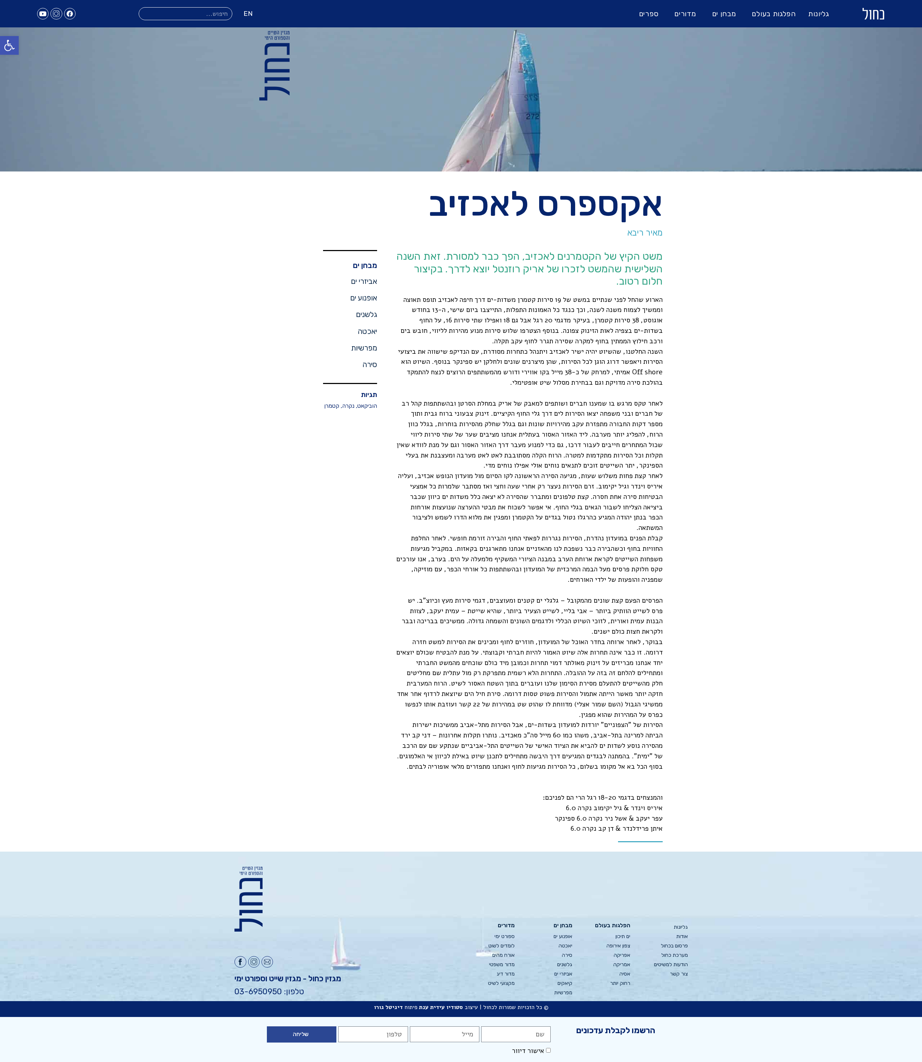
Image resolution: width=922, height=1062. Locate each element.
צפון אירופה (618, 946)
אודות (682, 936)
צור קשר (679, 974)
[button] (9, 45)
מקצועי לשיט (501, 983)
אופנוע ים (363, 298)
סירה (369, 364)
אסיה (624, 974)
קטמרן (331, 405)
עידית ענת (432, 1007)
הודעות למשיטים (671, 964)
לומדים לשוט (501, 946)
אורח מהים (503, 955)
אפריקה (622, 955)
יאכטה (367, 331)
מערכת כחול (674, 955)
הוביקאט (367, 405)
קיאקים (565, 983)
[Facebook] (70, 13)
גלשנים (366, 314)
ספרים (649, 13)
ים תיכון (623, 936)
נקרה (348, 405)
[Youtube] (43, 13)
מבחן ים (724, 13)
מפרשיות (364, 348)
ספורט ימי (504, 936)
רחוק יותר (620, 983)
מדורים (685, 13)
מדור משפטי (502, 964)
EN (248, 13)
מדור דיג (506, 974)
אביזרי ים (364, 281)
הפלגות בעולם (774, 13)
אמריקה (621, 964)
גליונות (818, 13)
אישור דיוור (528, 1051)
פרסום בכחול (674, 946)
